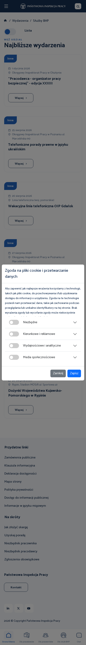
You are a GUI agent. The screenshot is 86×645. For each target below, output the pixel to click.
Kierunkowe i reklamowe (39, 334)
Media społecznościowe (39, 357)
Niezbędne (30, 322)
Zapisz (74, 373)
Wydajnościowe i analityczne (42, 345)
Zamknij (58, 373)
